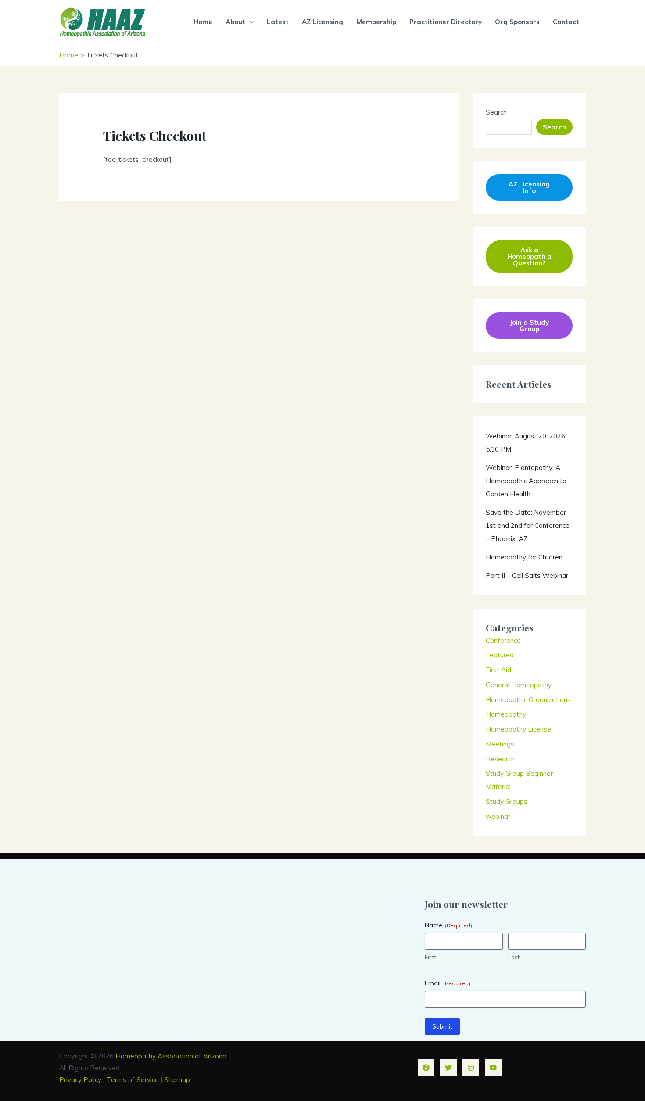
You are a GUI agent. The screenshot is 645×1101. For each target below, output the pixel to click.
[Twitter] (448, 1067)
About (235, 22)
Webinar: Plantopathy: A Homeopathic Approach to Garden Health (526, 480)
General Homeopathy (519, 685)
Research (500, 759)
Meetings (500, 744)
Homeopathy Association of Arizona (170, 1056)
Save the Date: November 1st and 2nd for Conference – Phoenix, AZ (528, 525)
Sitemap (177, 1080)
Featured (500, 655)
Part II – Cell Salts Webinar (527, 575)
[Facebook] (426, 1067)
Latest (278, 22)
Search (496, 112)
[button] (249, 22)
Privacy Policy (80, 1080)
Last (514, 957)
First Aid (498, 670)
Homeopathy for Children (524, 557)
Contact (566, 22)
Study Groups (506, 801)
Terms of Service (133, 1080)
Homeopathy (506, 714)
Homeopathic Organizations (528, 700)
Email (447, 983)
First (430, 957)
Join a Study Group (529, 325)
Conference (503, 640)
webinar (498, 816)
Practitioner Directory (445, 22)
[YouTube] (493, 1067)
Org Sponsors (517, 22)
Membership (376, 22)
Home (203, 22)
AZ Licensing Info (529, 187)
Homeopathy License (518, 729)
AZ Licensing (322, 22)
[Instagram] (470, 1067)
